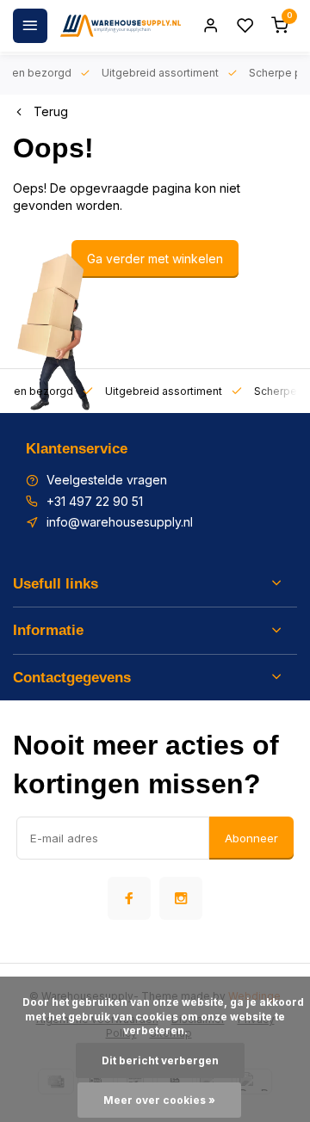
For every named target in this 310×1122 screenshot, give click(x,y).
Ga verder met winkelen (155, 258)
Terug (51, 111)
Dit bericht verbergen (160, 1060)
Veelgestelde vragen (106, 479)
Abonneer (251, 838)
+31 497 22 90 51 (94, 501)
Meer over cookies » (159, 1100)
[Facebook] (129, 898)
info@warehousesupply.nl (119, 522)
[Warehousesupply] (120, 26)
